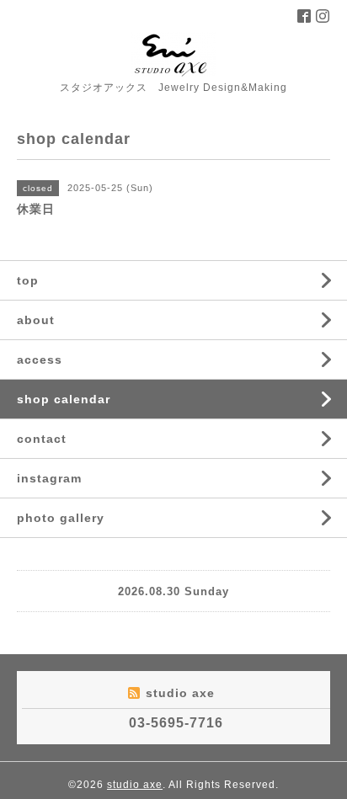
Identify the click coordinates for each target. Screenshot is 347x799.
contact (42, 438)
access (39, 359)
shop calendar (63, 399)
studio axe (135, 785)
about (36, 320)
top (28, 280)
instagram (49, 478)
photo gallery (60, 518)
